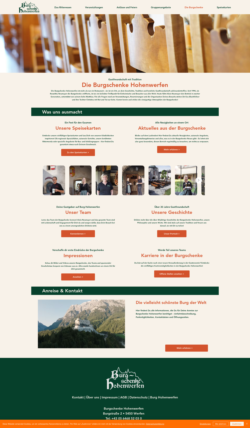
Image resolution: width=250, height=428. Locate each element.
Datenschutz (138, 397)
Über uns (92, 397)
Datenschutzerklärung (155, 424)
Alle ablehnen (220, 424)
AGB (123, 397)
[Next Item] (198, 180)
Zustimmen (237, 424)
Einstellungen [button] (205, 424)
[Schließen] (246, 424)
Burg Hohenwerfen (164, 397)
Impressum (110, 397)
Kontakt (78, 397)
